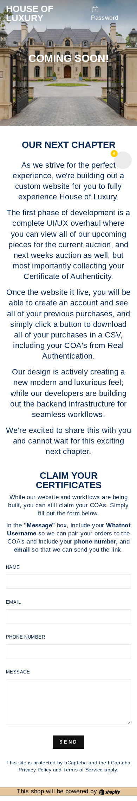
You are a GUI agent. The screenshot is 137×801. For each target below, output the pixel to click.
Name (13, 567)
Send (68, 742)
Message (18, 672)
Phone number (25, 637)
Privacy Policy (35, 769)
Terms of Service (83, 769)
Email (13, 602)
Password (104, 17)
